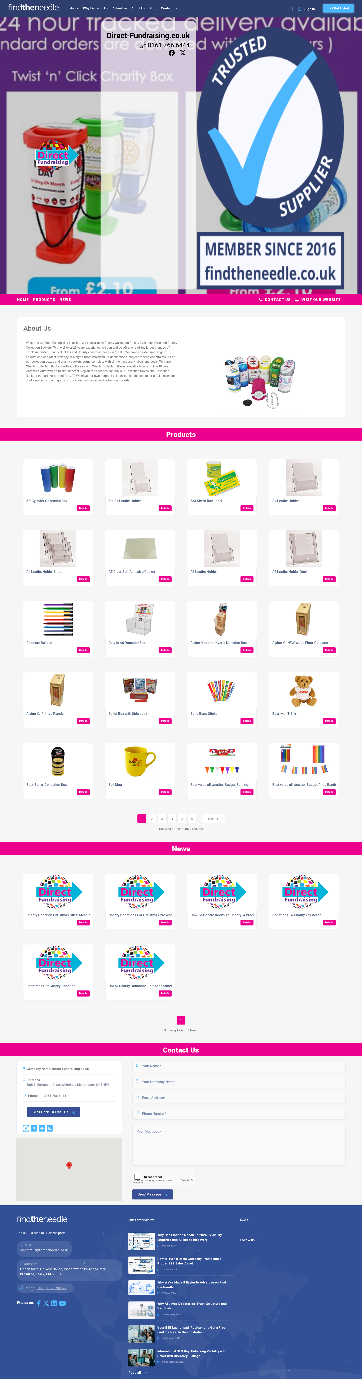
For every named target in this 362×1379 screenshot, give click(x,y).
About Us (138, 8)
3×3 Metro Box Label (206, 501)
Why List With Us (95, 8)
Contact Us (169, 8)
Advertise (119, 8)
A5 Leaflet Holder (203, 572)
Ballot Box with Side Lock (128, 714)
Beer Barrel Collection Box (46, 785)
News (65, 299)
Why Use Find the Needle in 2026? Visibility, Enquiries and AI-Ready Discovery (189, 1237)
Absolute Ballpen (39, 643)
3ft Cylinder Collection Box (46, 501)
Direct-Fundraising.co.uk (148, 35)
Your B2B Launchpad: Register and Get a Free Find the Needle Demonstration (191, 1330)
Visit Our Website (320, 299)
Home (74, 8)
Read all (135, 1373)
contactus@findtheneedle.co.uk (45, 1250)
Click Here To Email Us (50, 1112)
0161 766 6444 (168, 45)
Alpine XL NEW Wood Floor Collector (300, 643)
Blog (153, 8)
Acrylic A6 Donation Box (127, 643)
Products (44, 299)
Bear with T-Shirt (284, 714)
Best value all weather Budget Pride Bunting (305, 785)
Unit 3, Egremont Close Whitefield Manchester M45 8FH (68, 1085)
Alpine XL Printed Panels (45, 714)
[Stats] (50, 1128)
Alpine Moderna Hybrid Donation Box (218, 643)
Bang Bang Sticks (203, 714)
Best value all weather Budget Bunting (219, 785)
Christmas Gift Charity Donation (50, 986)
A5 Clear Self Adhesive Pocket (132, 572)
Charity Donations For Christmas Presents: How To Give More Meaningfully (167, 915)
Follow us (248, 1240)
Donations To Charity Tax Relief (296, 915)
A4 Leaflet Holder (285, 501)
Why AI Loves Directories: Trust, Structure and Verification (192, 1306)
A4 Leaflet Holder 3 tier (44, 572)
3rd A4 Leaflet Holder (125, 501)
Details (83, 508)
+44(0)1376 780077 (51, 1288)
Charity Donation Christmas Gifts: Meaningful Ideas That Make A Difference (84, 915)
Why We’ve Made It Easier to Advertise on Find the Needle (191, 1285)
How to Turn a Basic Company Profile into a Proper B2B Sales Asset (189, 1261)
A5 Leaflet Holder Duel (289, 572)
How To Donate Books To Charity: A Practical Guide (229, 915)
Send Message (149, 1194)
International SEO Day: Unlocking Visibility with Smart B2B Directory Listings (191, 1353)
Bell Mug (115, 785)
